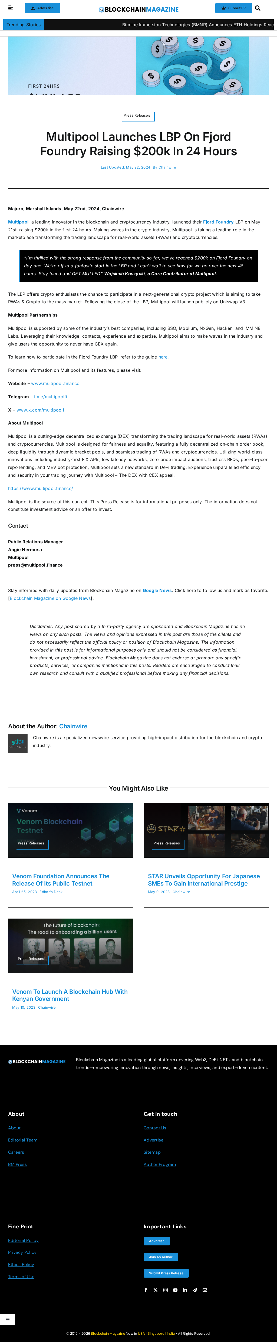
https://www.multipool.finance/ (40, 488)
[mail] (205, 1290)
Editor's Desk (50, 892)
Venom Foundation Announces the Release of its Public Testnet (61, 880)
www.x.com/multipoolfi (41, 410)
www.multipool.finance (55, 383)
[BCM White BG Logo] (138, 8)
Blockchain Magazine (108, 1333)
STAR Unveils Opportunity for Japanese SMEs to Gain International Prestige (204, 880)
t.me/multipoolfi (50, 396)
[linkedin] (185, 1290)
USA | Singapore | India (156, 1333)
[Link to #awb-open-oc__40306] (10, 8)
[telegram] (195, 1290)
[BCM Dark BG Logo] (36, 1061)
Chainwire (167, 167)
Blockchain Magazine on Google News (50, 598)
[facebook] (146, 1290)
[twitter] (155, 1290)
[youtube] (175, 1290)
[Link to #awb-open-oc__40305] (260, 8)
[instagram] (165, 1290)
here (163, 357)
